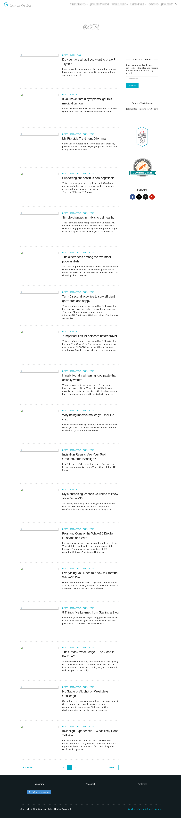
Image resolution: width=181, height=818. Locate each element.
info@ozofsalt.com (152, 809)
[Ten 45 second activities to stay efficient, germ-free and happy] (39, 305)
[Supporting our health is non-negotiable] (39, 186)
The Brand (77, 4)
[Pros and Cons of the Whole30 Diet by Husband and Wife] (39, 542)
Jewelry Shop (99, 4)
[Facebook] (132, 197)
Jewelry (166, 4)
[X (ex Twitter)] (145, 197)
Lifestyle (137, 4)
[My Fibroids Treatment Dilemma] (39, 147)
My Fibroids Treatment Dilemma (84, 138)
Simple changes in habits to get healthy (88, 217)
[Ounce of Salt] (18, 5)
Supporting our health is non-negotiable (88, 178)
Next (110, 767)
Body (65, 55)
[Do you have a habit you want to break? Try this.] (39, 68)
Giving (153, 4)
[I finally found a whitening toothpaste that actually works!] (39, 384)
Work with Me (135, 809)
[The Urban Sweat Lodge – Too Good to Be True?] (39, 660)
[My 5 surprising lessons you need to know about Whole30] (39, 502)
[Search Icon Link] (176, 4)
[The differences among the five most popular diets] (39, 265)
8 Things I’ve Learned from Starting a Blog (90, 612)
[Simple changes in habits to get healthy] (39, 226)
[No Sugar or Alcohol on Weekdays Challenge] (39, 700)
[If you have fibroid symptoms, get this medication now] (39, 107)
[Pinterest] (152, 197)
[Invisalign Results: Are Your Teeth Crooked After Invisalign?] (39, 463)
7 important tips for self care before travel (89, 336)
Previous (29, 767)
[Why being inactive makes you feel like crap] (39, 423)
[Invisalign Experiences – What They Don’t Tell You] (39, 739)
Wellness (119, 4)
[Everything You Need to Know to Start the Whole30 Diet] (39, 581)
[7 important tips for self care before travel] (39, 344)
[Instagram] (139, 197)
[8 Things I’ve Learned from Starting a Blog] (39, 621)
